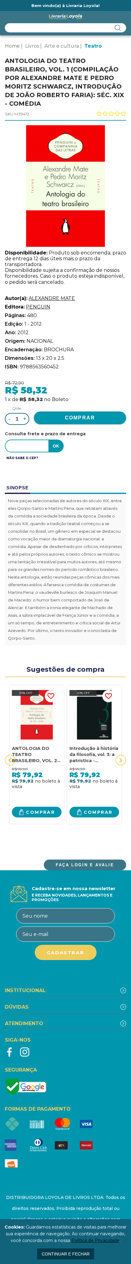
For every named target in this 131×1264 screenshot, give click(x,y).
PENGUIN (38, 307)
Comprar (40, 812)
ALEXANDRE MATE (52, 298)
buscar (118, 27)
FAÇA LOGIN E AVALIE (85, 865)
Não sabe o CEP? (22, 458)
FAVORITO (51, 696)
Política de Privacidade (95, 1240)
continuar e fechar (66, 1253)
